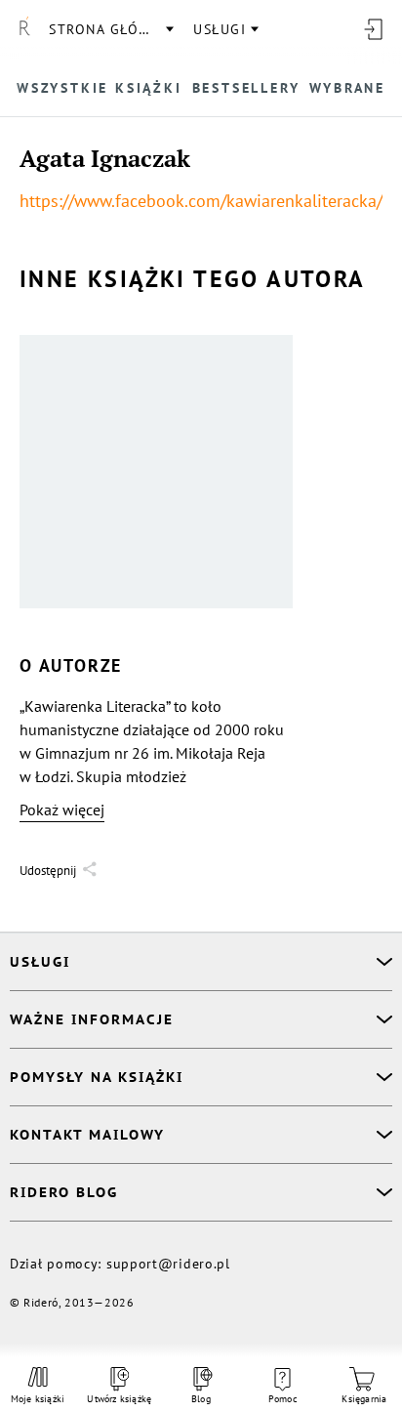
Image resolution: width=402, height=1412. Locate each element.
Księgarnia (364, 1398)
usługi (219, 29)
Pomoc (283, 1398)
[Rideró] (24, 29)
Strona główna (110, 29)
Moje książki (37, 1398)
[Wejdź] (372, 29)
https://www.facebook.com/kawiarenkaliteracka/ (201, 200)
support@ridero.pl (168, 1263)
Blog (201, 1398)
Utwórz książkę (119, 1398)
